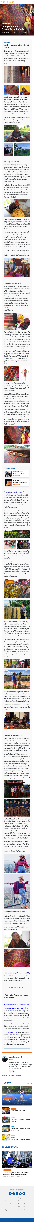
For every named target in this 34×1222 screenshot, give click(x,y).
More (29, 1083)
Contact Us (8, 1204)
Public (6, 1213)
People (20, 1198)
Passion (20, 1201)
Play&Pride (8, 1210)
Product (7, 1207)
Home (6, 1198)
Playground (21, 1204)
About (6, 1201)
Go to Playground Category (11, 1076)
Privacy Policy (22, 1207)
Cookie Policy (22, 1210)
